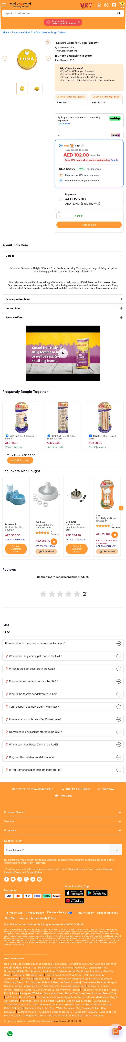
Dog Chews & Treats (78, 1000)
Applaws (18, 989)
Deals (41, 967)
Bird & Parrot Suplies (52, 1000)
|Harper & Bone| (33, 989)
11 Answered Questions (66, 51)
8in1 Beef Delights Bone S (19, 437)
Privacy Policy (34, 872)
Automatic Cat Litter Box (39, 1008)
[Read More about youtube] (13, 879)
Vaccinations (93, 993)
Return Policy (85, 912)
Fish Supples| (33, 982)
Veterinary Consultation (88, 967)
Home (6, 32)
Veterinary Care (27, 1011)
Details (114, 160)
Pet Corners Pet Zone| (50, 997)
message (66, 795)
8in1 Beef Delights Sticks (102, 437)
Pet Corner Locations (89, 971)
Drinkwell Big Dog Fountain (14, 528)
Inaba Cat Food (83, 1004)
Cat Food (99, 963)
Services (9, 821)
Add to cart (89, 224)
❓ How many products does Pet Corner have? (33, 719)
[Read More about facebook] (6, 879)
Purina (15, 993)
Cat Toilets (26, 978)
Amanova (48, 989)
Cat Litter (88, 963)
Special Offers (14, 317)
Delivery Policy (57, 912)
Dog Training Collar (87, 1008)
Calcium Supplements (47, 986)
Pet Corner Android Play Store (63, 975)
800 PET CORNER (77, 789)
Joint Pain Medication (96, 997)
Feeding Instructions (18, 299)
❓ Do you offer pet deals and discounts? (29, 757)
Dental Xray (110, 993)
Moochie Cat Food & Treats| (56, 1004)
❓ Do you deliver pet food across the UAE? (31, 681)
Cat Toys (32, 1004)
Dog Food (10, 963)
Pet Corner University (90, 1015)
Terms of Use (76, 869)
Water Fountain (65, 1008)
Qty (59, 212)
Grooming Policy (107, 912)
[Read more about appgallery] (75, 900)
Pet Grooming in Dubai (62, 1015)
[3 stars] (60, 594)
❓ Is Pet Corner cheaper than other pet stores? (33, 769)
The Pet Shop (42, 978)
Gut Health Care (53, 993)
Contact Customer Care (16, 549)
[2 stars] (52, 594)
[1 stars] (43, 594)
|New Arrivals (53, 967)
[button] (63, 353)
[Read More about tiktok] (39, 879)
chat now (108, 789)
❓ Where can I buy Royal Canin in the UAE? (31, 744)
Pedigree (25, 993)
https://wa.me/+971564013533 (67, 1021)
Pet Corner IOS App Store (28, 975)
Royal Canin (60, 963)
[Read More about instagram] (19, 879)
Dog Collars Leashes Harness (34, 963)
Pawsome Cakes (21, 32)
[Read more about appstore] (75, 893)
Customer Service (14, 812)
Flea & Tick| (30, 967)
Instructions (13, 308)
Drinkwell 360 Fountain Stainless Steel (75, 527)
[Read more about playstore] (97, 893)
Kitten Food (101, 989)
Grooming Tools (29, 1000)
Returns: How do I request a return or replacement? (35, 643)
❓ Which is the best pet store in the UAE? (30, 668)
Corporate (10, 830)
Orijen (8, 989)
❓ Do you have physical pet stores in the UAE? (33, 732)
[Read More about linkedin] (32, 879)
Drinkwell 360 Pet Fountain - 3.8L (44, 526)
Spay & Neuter (73, 997)
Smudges (16, 967)
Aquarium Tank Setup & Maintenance (53, 971)
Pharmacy (67, 967)
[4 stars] (68, 594)
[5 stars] (77, 594)
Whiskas (37, 993)
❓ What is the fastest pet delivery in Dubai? (31, 694)
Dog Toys (19, 1004)
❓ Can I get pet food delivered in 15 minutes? (32, 706)
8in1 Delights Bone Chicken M (106, 519)
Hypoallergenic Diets (73, 986)
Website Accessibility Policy (38, 918)
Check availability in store (74, 55)
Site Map (10, 918)
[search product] (118, 13)
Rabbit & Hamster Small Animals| (62, 982)
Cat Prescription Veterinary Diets (71, 978)
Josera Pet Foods (98, 986)
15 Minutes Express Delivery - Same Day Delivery (67, 1011)
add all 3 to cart (20, 460)
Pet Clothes (75, 963)
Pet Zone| (88, 989)
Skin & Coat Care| (75, 993)
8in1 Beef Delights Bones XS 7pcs (61, 437)
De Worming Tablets (68, 989)
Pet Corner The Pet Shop (20, 997)
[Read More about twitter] (26, 879)
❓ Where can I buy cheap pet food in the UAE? (33, 656)
